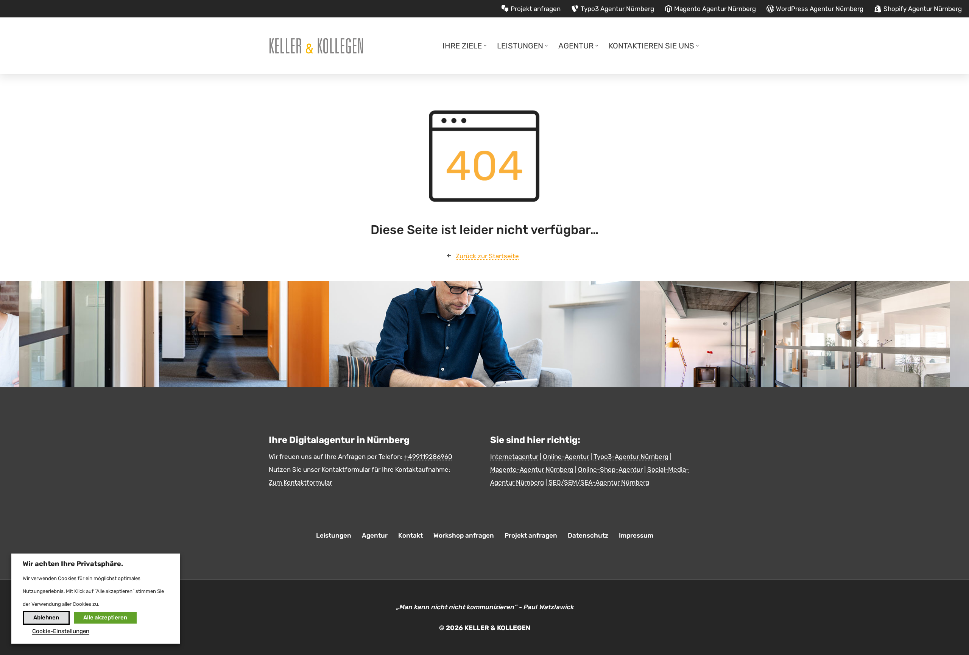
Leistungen (333, 535)
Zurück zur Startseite (487, 256)
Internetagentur (514, 456)
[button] (485, 45)
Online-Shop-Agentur (610, 469)
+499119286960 (428, 456)
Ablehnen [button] (46, 617)
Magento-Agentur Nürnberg (531, 469)
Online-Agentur (566, 456)
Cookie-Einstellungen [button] (60, 631)
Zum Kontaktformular (300, 482)
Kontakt (410, 535)
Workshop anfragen (463, 535)
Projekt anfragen (531, 535)
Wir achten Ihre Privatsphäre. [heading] (73, 564)
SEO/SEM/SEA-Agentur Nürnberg (598, 482)
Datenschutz (588, 535)
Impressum (636, 535)
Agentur (375, 535)
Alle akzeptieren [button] (105, 617)
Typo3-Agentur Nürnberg (631, 456)
